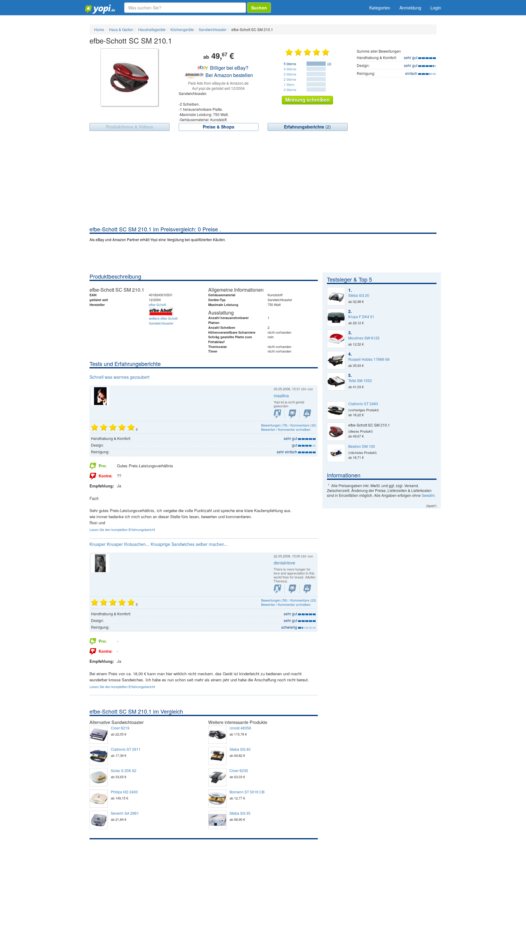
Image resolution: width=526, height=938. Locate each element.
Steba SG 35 (240, 813)
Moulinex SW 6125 (364, 338)
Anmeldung (410, 8)
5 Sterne (290, 63)
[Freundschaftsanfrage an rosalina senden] (277, 413)
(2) (307, 127)
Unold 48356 (240, 727)
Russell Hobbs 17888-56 (369, 359)
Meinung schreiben (307, 99)
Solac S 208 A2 (123, 770)
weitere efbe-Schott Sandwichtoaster (163, 320)
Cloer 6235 (239, 770)
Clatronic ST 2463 (363, 403)
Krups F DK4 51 (361, 316)
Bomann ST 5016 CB (247, 791)
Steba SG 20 (358, 295)
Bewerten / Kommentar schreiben (285, 429)
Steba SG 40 (240, 749)
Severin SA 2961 (125, 813)
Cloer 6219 (120, 727)
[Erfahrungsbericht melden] (307, 413)
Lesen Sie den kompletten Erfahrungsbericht (122, 529)
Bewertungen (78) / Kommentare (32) (288, 425)
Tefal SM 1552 (360, 380)
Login (435, 8)
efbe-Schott (157, 304)
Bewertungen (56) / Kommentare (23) (288, 600)
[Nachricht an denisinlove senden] (292, 589)
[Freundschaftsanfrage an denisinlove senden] (277, 589)
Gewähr (428, 495)
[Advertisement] (263, 179)
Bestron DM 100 (361, 446)
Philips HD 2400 (124, 791)
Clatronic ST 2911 (126, 749)
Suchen (259, 8)
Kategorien (379, 8)
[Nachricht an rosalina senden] (292, 413)
